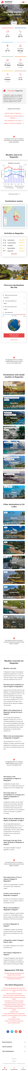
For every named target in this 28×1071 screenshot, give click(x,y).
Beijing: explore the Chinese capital (14, 993)
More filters (14, 339)
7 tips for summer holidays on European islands (14, 1013)
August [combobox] (5, 309)
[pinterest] (20, 1031)
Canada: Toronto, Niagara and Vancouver (14, 1020)
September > (23, 23)
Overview (14, 20)
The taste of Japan (14, 1011)
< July (6, 23)
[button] (5, 219)
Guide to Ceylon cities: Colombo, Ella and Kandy (14, 995)
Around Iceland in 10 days (14, 1019)
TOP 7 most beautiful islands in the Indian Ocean (14, 988)
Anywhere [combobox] (6, 297)
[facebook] (8, 1031)
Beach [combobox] (5, 303)
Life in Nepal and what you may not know (14, 1002)
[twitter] (12, 1031)
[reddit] (16, 1031)
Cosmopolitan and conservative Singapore (14, 1000)
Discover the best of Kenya (14, 1022)
